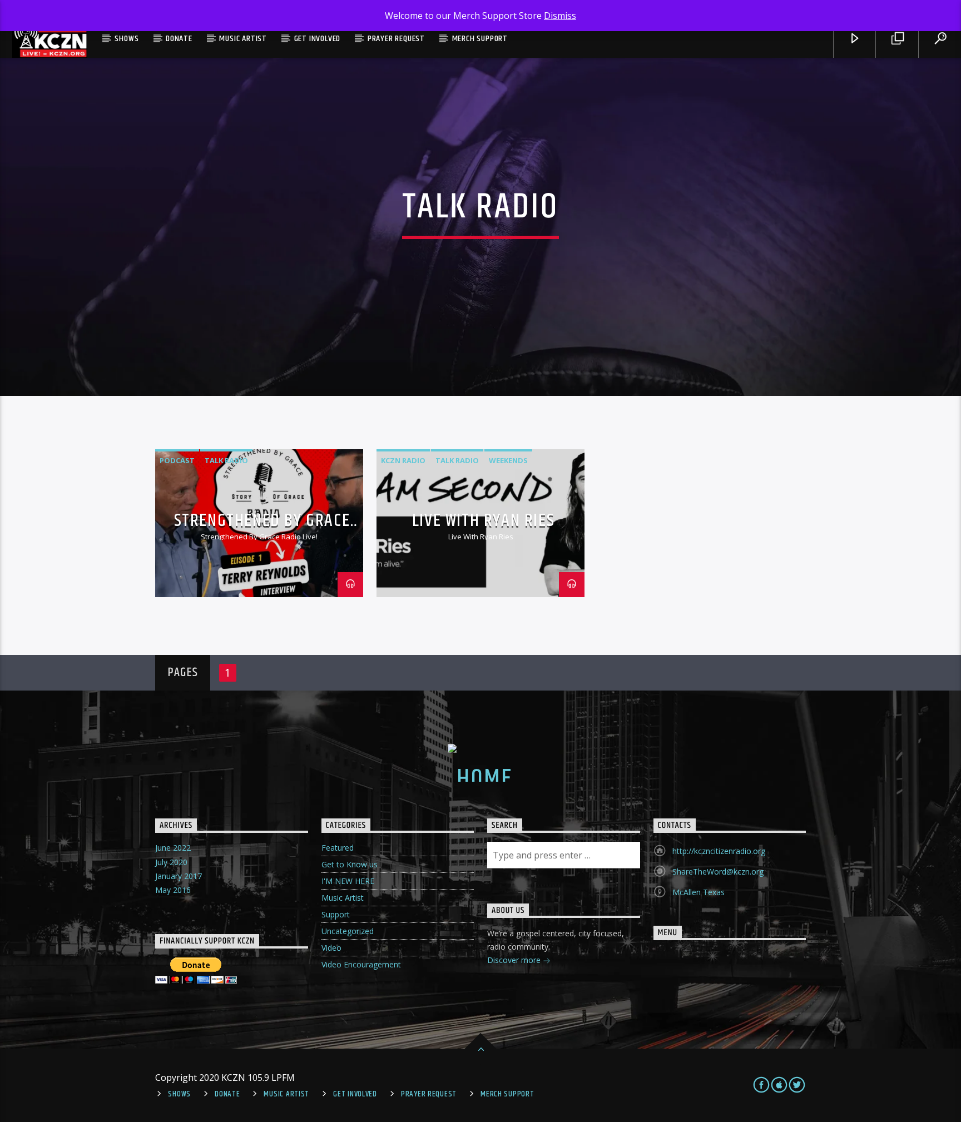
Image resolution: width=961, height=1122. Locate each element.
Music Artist (243, 39)
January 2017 (178, 876)
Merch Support (480, 39)
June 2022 (173, 847)
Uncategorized (347, 931)
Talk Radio (226, 460)
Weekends (508, 460)
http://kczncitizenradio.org (718, 851)
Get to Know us (349, 864)
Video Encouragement (361, 964)
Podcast (177, 460)
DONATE (179, 39)
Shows (126, 39)
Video (331, 947)
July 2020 (171, 862)
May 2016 (173, 890)
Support (335, 914)
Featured (337, 847)
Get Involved (317, 39)
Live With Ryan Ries (483, 520)
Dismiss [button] (560, 15)
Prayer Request (396, 39)
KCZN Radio (403, 460)
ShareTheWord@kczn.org (718, 871)
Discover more (515, 960)
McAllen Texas (698, 892)
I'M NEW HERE (347, 881)
